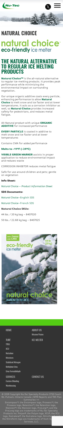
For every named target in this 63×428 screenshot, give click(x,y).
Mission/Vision (37, 335)
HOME (9, 330)
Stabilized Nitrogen (13, 363)
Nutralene (9, 354)
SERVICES (10, 377)
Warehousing (11, 386)
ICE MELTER (37, 340)
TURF (8, 340)
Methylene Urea (12, 367)
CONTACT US (38, 377)
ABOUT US (37, 330)
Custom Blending (12, 381)
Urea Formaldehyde (13, 372)
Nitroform (9, 358)
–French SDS (17, 203)
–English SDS (17, 197)
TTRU (8, 345)
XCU (7, 349)
